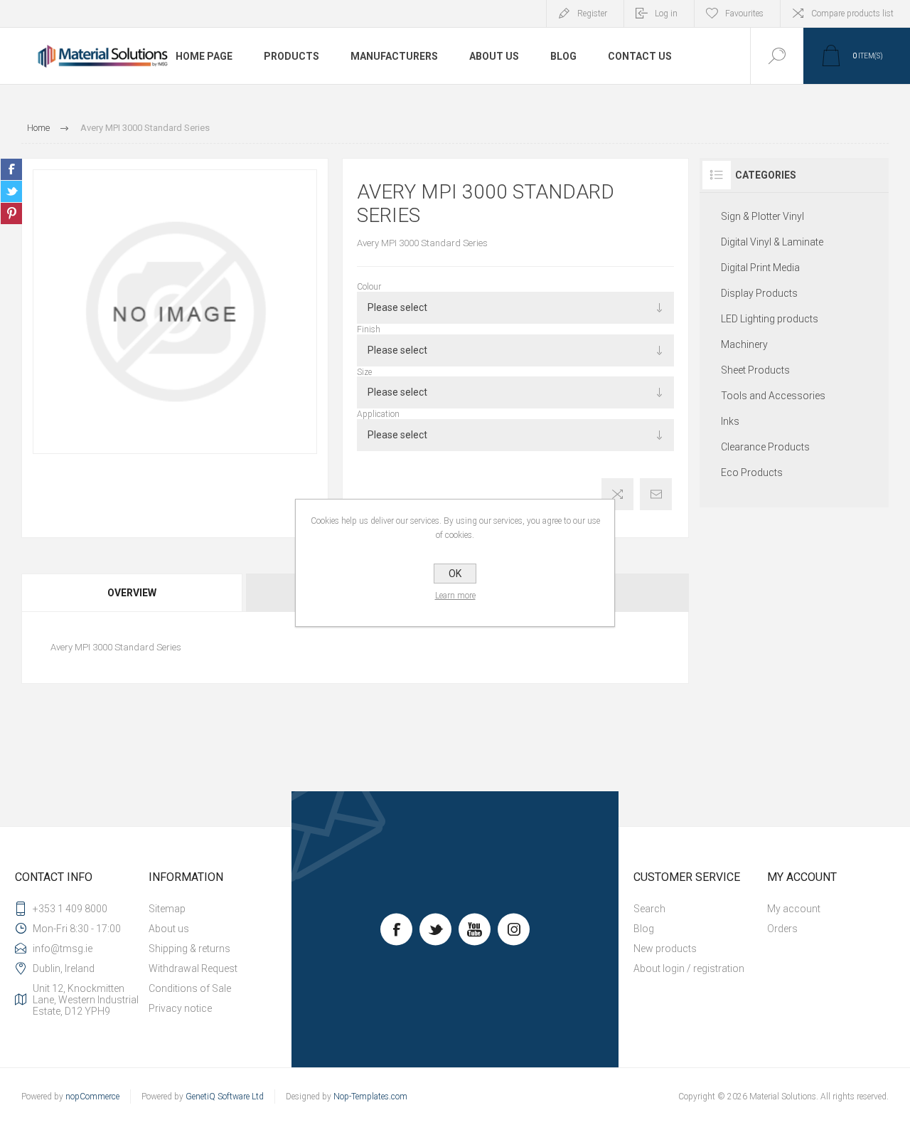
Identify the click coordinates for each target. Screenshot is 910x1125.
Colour (369, 287)
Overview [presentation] (131, 592)
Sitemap (167, 908)
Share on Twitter (11, 191)
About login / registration (688, 968)
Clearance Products (765, 447)
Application (378, 414)
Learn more (455, 596)
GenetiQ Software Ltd (225, 1097)
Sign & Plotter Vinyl (762, 216)
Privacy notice (180, 1008)
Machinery (744, 344)
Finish (368, 329)
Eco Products (752, 472)
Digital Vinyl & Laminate (772, 242)
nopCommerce (92, 1097)
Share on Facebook (11, 169)
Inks (730, 421)
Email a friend (656, 494)
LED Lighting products (769, 318)
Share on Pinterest (11, 213)
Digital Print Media (760, 267)
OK (455, 573)
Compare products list (852, 14)
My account (793, 908)
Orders (782, 928)
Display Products (759, 293)
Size (364, 371)
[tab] (132, 593)
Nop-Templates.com (370, 1097)
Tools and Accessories (773, 395)
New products (665, 948)
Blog (643, 928)
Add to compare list (617, 494)
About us (169, 928)
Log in (666, 14)
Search (649, 908)
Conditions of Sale (190, 988)
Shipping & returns (189, 948)
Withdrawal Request (193, 968)
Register (592, 14)
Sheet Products (755, 370)
